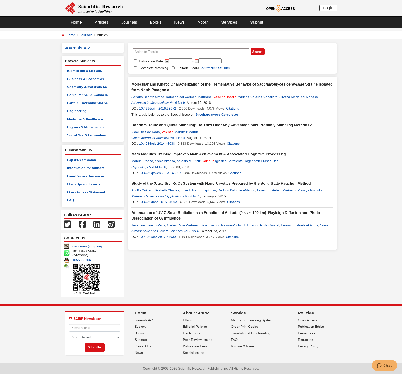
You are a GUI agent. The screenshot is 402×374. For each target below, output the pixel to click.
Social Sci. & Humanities (86, 135)
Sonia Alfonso (165, 161)
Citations (232, 108)
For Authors (191, 333)
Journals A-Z (144, 320)
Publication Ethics (311, 326)
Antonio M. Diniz (189, 161)
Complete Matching (154, 68)
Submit (256, 22)
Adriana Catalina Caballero (258, 97)
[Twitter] (67, 224)
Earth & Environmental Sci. (88, 103)
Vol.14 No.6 (157, 167)
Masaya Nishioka (310, 190)
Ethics (187, 320)
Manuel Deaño (142, 161)
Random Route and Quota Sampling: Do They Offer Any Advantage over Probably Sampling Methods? (221, 125)
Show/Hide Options (215, 68)
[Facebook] (82, 224)
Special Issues (193, 352)
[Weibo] (111, 224)
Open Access (307, 320)
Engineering (77, 111)
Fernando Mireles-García (299, 225)
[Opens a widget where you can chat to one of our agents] (384, 366)
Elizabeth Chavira (166, 190)
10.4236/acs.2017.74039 (157, 237)
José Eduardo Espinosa (198, 190)
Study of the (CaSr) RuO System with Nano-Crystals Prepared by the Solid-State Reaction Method (221, 183)
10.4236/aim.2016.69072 (157, 108)
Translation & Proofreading (250, 333)
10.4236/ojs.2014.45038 (157, 143)
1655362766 (81, 260)
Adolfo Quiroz (141, 190)
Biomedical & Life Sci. (84, 71)
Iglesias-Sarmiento (222, 161)
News (179, 22)
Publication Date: (151, 61)
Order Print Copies (244, 326)
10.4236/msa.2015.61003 (158, 202)
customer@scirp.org (87, 246)
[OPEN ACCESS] (280, 8)
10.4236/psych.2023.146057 (160, 173)
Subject (140, 326)
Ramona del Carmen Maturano (189, 97)
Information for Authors (85, 168)
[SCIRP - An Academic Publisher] (94, 8)
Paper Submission (81, 160)
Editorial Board (188, 68)
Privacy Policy (308, 346)
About (203, 22)
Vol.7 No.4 (191, 231)
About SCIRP (196, 313)
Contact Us (143, 346)
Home (76, 22)
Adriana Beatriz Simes (147, 97)
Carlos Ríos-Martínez (182, 225)
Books (155, 22)
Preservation (307, 333)
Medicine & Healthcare (85, 119)
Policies (306, 313)
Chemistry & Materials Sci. (88, 87)
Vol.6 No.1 (192, 196)
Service (238, 313)
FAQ (70, 200)
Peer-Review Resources (86, 176)
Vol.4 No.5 (177, 138)
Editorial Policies (195, 326)
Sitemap (141, 339)
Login (328, 8)
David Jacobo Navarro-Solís (220, 225)
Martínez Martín (180, 132)
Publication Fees (195, 346)
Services (229, 22)
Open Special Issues (83, 184)
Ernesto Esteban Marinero (276, 190)
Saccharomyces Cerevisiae (216, 114)
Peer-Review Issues (197, 339)
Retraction (305, 339)
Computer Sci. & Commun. (88, 95)
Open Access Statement (86, 192)
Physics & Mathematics (85, 127)
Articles (101, 22)
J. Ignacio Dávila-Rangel (261, 225)
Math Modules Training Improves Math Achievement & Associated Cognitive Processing (208, 154)
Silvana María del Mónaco (298, 97)
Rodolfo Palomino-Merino (236, 190)
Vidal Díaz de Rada (145, 132)
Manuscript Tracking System (252, 320)
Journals (129, 22)
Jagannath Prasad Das (261, 161)
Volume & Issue (242, 346)
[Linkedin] (96, 224)
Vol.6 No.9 (177, 102)
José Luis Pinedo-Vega (148, 225)
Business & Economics (85, 79)
